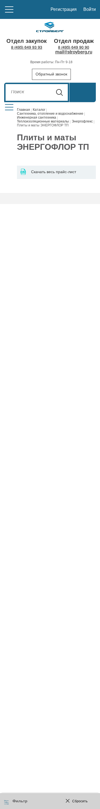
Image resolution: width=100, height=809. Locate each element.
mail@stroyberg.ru (73, 52)
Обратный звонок (51, 74)
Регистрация (64, 9)
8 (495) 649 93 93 (26, 48)
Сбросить (80, 801)
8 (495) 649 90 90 (73, 48)
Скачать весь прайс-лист (53, 172)
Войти (89, 9)
